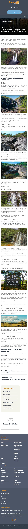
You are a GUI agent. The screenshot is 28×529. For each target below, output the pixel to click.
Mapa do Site (3, 503)
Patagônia (16, 453)
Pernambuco (4, 476)
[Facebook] (12, 520)
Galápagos (16, 446)
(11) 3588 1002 (15, 7)
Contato (2, 500)
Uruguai (15, 456)
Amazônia (3, 470)
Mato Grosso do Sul (19, 472)
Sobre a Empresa (4, 501)
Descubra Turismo (19, 358)
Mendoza (16, 452)
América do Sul (18, 442)
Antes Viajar (6, 391)
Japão (2, 460)
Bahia (2, 480)
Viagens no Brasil (8, 408)
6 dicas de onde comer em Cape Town (11, 513)
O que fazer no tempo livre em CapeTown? (12, 515)
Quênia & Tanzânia (4, 445)
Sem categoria (7, 405)
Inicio (2, 19)
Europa (16, 458)
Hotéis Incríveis (17, 448)
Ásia (2, 458)
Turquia (3, 463)
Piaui (15, 480)
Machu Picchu (16, 450)
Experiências (3, 498)
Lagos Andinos (17, 449)
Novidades (6, 399)
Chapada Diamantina (5, 481)
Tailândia (16, 460)
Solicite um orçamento (13, 12)
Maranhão (3, 472)
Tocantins (16, 476)
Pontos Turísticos (8, 402)
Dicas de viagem (7, 19)
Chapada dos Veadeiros (7, 86)
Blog (2, 496)
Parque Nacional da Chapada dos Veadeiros (11, 223)
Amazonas (4, 468)
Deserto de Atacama (18, 445)
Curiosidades (6, 394)
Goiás (15, 468)
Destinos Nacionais (5, 493)
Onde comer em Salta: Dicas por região (11, 510)
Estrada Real (16, 484)
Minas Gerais (17, 482)
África (2, 442)
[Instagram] (15, 520)
